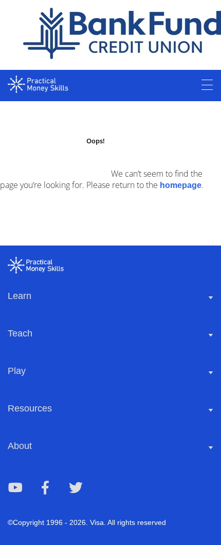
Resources (30, 408)
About (20, 446)
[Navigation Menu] (207, 85)
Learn (19, 296)
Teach (20, 333)
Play (17, 371)
